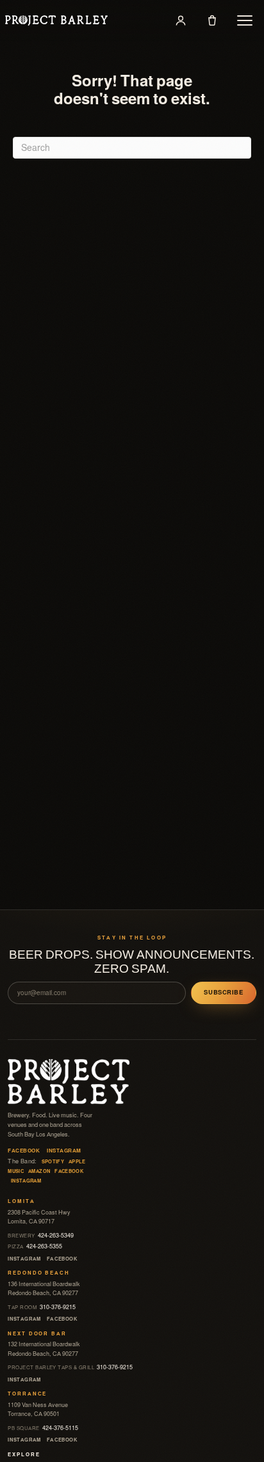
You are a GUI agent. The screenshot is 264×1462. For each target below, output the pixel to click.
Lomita (21, 1201)
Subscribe (223, 992)
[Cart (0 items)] (212, 20)
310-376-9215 (42, 1307)
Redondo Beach (38, 1273)
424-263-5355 (35, 1246)
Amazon (39, 1171)
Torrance (27, 1394)
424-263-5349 (41, 1235)
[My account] (181, 20)
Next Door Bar (37, 1334)
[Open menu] (245, 20)
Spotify (53, 1162)
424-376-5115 (43, 1428)
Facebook (24, 1151)
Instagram (64, 1151)
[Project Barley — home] (56, 20)
